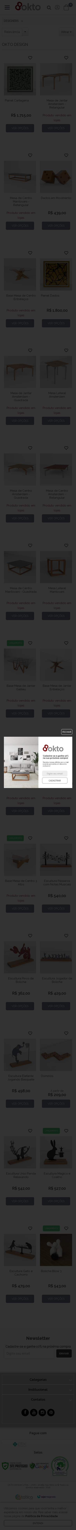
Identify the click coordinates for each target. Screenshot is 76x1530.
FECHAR (66, 732)
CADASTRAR (55, 780)
